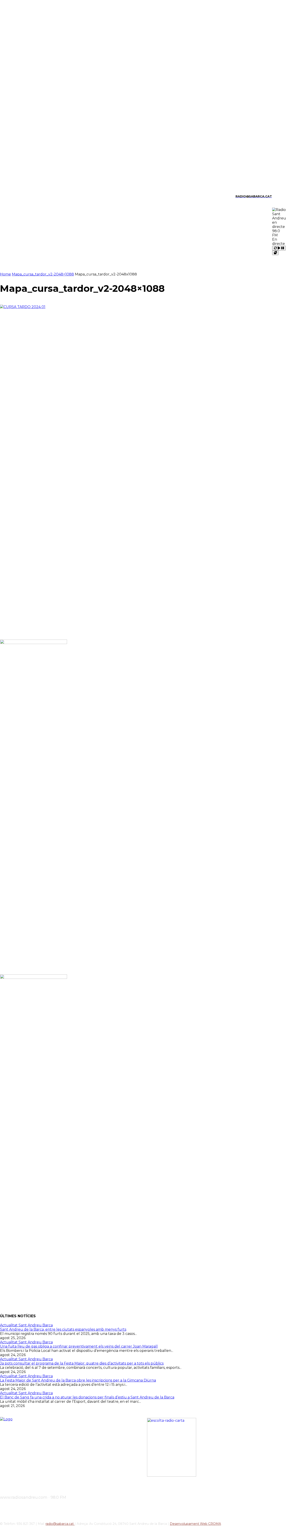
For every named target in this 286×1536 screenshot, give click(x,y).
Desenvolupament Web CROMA (195, 1524)
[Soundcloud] (16, 196)
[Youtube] (39, 196)
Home (5, 274)
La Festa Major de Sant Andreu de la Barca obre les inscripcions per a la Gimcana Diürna (78, 1380)
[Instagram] (9, 196)
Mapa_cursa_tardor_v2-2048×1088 (43, 274)
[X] (32, 196)
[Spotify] (24, 196)
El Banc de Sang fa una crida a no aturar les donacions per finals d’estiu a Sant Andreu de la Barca (87, 1397)
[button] (277, 195)
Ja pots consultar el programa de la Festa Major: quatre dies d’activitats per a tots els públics (82, 1363)
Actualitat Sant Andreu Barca (26, 1325)
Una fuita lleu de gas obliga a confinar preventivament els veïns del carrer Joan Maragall (79, 1346)
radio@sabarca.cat (60, 1524)
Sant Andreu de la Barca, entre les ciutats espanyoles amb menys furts (63, 1329)
